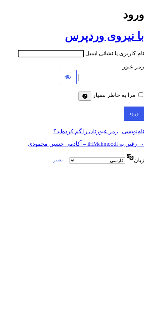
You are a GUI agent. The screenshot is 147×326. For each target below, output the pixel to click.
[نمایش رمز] (68, 77)
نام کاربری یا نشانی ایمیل (114, 53)
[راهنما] (84, 96)
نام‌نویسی (133, 131)
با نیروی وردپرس (104, 35)
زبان (139, 160)
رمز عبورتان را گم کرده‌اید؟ (85, 131)
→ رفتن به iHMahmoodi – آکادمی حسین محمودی (86, 144)
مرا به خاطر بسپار (114, 95)
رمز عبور (133, 66)
